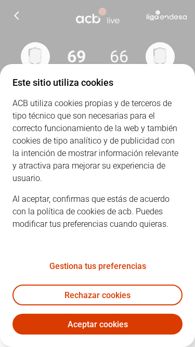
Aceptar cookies (98, 324)
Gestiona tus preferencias (97, 266)
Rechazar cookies (97, 295)
